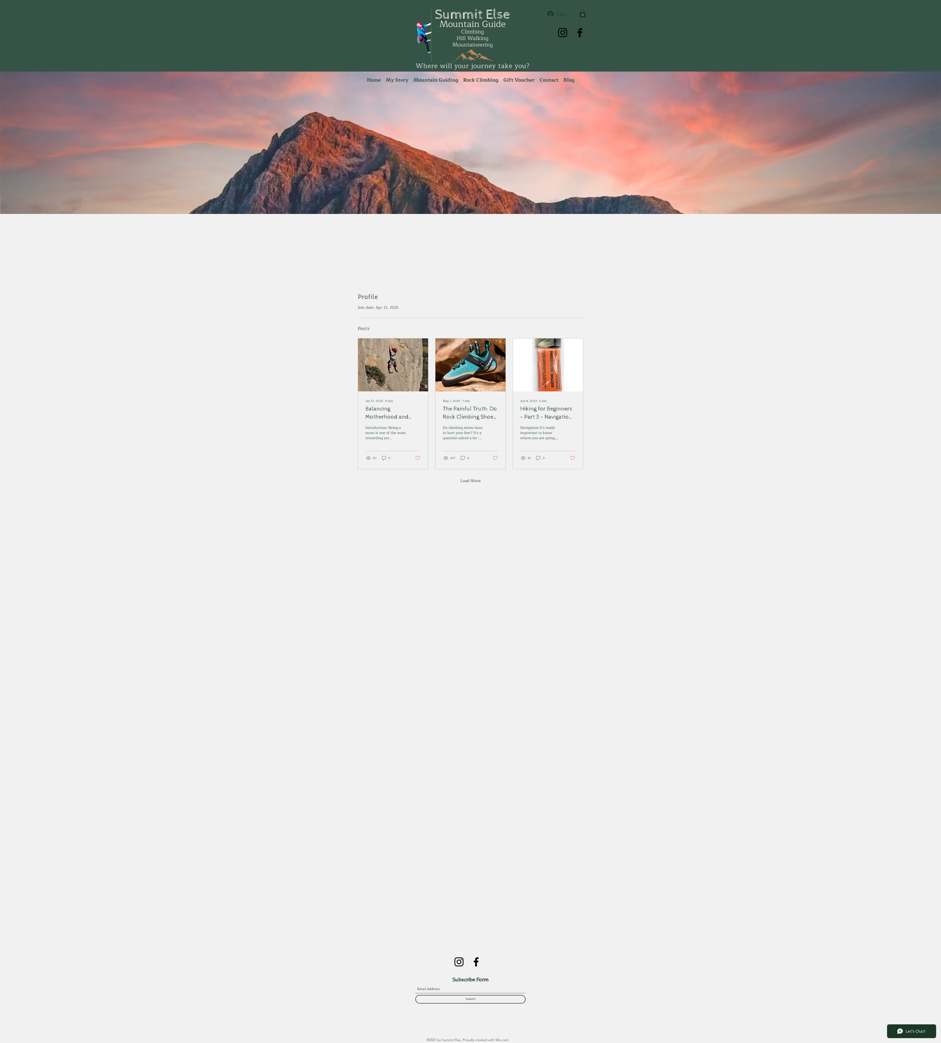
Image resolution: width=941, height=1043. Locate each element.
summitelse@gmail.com (284, 945)
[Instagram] (563, 32)
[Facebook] (580, 32)
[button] (582, 13)
